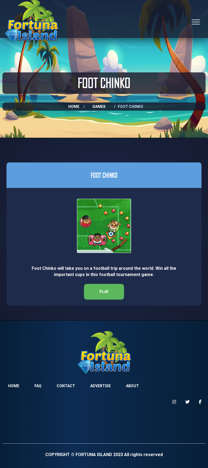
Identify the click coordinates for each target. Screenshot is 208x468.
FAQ (37, 386)
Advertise (100, 386)
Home (73, 106)
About (132, 386)
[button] (104, 292)
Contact (66, 386)
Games (99, 106)
